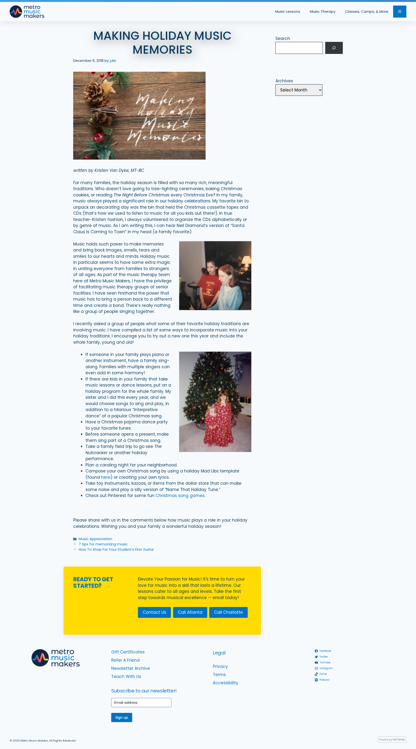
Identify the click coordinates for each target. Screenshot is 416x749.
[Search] (334, 48)
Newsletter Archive (130, 668)
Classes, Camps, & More (366, 11)
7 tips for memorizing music (103, 544)
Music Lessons (287, 11)
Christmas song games (180, 495)
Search (282, 38)
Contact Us (154, 612)
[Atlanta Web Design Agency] (392, 741)
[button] (399, 12)
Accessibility (225, 683)
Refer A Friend (125, 660)
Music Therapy (322, 11)
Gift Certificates (128, 652)
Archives (284, 81)
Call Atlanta (190, 612)
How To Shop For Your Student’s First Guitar (116, 549)
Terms (219, 675)
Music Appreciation (95, 538)
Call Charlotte (228, 612)
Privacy (220, 666)
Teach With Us (126, 676)
